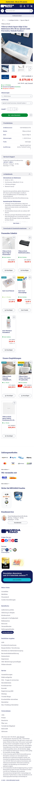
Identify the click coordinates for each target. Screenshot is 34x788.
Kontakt (4, 688)
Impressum (5, 659)
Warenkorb (5, 597)
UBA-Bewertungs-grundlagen (11, 662)
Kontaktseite (17, 522)
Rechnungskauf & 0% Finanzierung (17, 15)
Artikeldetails (7, 174)
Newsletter (4, 702)
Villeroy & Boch (5, 24)
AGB (2, 642)
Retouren (4, 623)
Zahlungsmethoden (7, 629)
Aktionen (4, 731)
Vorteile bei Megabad (8, 726)
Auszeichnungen (6, 674)
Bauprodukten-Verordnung (10, 648)
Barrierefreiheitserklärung (10, 653)
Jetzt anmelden (17, 579)
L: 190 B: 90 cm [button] (6, 96)
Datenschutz (5, 656)
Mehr (28, 749)
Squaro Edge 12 (24, 20)
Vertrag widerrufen (7, 632)
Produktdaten (8, 123)
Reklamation (5, 621)
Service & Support (9, 157)
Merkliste (4, 594)
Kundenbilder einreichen (9, 699)
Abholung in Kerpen (8, 612)
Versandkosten (6, 626)
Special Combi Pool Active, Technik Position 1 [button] (14, 103)
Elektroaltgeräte (6, 677)
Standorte (4, 720)
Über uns (4, 723)
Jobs (2, 715)
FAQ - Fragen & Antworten (10, 680)
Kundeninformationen (8, 645)
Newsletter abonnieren (15, 574)
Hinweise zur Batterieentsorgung (12, 650)
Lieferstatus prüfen (7, 610)
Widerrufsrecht (6, 664)
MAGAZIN (4, 729)
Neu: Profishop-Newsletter (9, 705)
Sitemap (4, 694)
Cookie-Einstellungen (8, 600)
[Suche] (31, 10)
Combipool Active (13, 20)
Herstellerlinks (6, 683)
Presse (3, 718)
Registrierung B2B (7, 691)
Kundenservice (6, 685)
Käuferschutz (5, 615)
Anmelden (4, 591)
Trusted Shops (6, 696)
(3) (27, 575)
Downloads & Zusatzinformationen (15, 228)
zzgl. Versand (20, 737)
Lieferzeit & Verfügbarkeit (9, 618)
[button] (5, 77)
